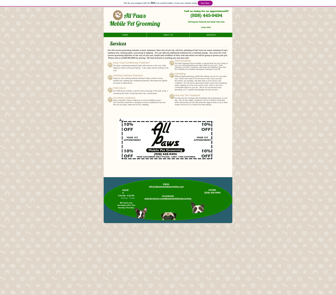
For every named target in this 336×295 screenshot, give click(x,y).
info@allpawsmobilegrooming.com (166, 187)
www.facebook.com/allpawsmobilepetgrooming (168, 198)
